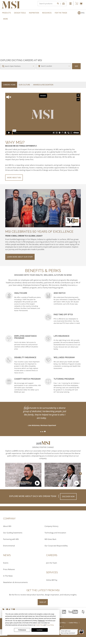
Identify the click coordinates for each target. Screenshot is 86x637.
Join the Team (51, 563)
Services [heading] (52, 572)
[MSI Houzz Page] (83, 612)
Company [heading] (9, 518)
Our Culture (24, 85)
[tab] (40, 431)
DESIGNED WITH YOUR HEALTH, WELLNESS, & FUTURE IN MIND (43, 275)
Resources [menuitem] (47, 13)
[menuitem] (81, 13)
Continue (39, 630)
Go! (76, 66)
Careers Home (9, 85)
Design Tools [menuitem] (20, 13)
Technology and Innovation (55, 533)
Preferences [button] (41, 620)
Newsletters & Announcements (15, 582)
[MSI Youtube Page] (74, 612)
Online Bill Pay (51, 580)
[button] (63, 3)
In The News (8, 576)
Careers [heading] (51, 555)
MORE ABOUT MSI (14, 177)
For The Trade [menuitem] (61, 13)
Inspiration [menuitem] (34, 13)
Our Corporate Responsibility (56, 546)
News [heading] (7, 555)
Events (5, 563)
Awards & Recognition (43, 85)
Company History (51, 526)
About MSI (7, 526)
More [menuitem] (5, 19)
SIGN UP (42, 602)
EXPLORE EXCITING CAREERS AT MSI (21, 60)
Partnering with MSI (11, 539)
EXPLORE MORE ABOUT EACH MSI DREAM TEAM (32, 496)
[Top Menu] (70, 3)
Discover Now (68, 496)
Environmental (9, 546)
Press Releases (9, 569)
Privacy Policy (50, 625)
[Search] (58, 3)
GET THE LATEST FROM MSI (43, 590)
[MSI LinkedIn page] (64, 612)
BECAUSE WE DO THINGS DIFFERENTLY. (21, 146)
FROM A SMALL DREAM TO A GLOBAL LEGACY (23, 236)
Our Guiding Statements (12, 533)
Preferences (22, 630)
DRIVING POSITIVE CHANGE (43, 447)
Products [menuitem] (6, 13)
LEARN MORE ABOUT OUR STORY (20, 257)
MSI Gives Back (50, 539)
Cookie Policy (39, 625)
